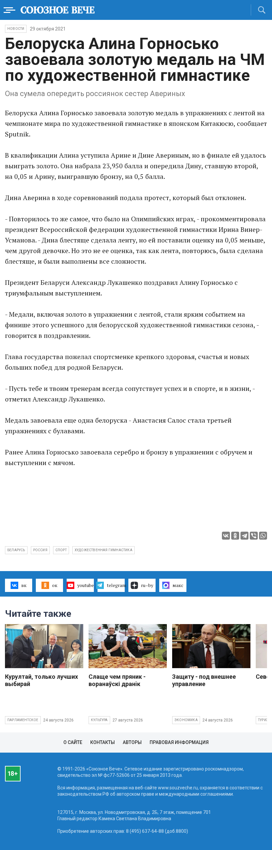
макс (177, 585)
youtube (85, 585)
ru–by (147, 585)
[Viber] (254, 536)
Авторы (132, 742)
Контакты (102, 742)
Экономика (186, 720)
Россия (40, 550)
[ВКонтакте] (226, 536)
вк (24, 585)
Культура (99, 720)
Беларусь (16, 550)
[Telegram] (244, 536)
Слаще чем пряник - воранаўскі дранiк (117, 680)
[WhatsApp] (263, 536)
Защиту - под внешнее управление (204, 680)
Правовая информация (179, 742)
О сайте (72, 742)
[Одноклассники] (235, 536)
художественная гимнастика (103, 550)
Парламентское (22, 720)
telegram (116, 585)
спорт (61, 550)
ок (54, 585)
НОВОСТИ (15, 28)
